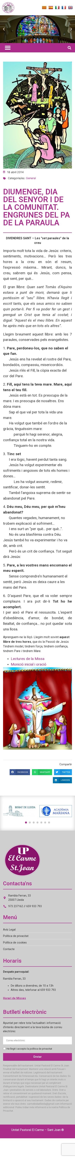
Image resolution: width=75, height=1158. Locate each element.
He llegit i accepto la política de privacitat (29, 1048)
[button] (4, 29)
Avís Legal (9, 929)
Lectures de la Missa (27, 658)
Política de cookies (15, 942)
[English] (70, 8)
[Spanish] (50, 8)
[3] (34, 822)
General (31, 178)
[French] (64, 8)
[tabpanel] (19, 811)
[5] (41, 822)
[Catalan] (44, 8)
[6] (45, 822)
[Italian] (57, 8)
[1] (26, 822)
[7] (49, 822)
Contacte (9, 949)
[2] (30, 822)
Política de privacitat (15, 936)
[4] (37, 822)
